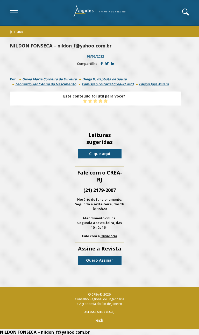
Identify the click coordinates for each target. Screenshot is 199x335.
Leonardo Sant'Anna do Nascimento (45, 84)
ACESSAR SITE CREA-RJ (99, 312)
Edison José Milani (154, 84)
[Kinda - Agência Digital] (99, 321)
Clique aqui (99, 153)
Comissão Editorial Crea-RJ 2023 (107, 84)
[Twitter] (107, 63)
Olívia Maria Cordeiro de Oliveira (49, 79)
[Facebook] (102, 63)
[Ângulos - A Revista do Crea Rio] (100, 12)
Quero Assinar (99, 260)
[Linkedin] (112, 63)
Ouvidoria (109, 236)
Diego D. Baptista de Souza (104, 79)
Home (18, 32)
